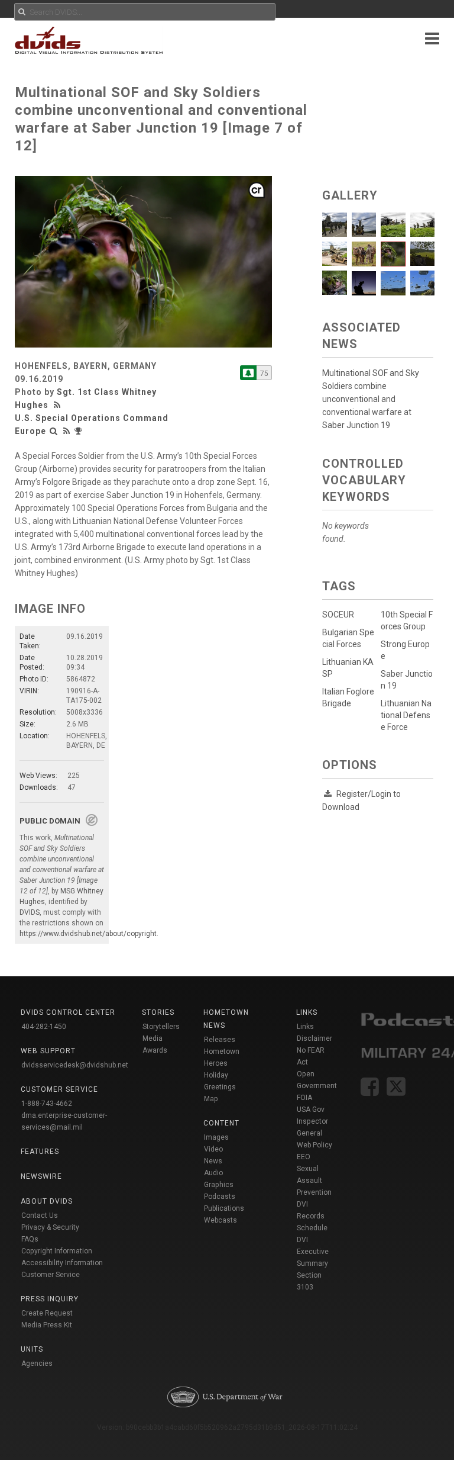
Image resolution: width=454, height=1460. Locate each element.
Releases (219, 1039)
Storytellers (161, 1026)
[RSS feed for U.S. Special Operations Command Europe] (66, 431)
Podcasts (219, 1196)
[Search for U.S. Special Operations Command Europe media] (53, 431)
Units (32, 1349)
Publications (224, 1208)
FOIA (304, 1098)
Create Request (47, 1313)
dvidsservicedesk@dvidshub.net (74, 1065)
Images (216, 1137)
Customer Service (50, 1275)
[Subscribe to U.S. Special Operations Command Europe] (248, 372)
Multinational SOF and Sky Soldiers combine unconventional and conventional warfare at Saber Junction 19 (370, 399)
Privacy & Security (50, 1227)
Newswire (41, 1176)
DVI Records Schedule (312, 1216)
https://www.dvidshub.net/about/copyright (88, 934)
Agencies (37, 1363)
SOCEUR (338, 614)
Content (221, 1123)
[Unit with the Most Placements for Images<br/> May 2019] (79, 431)
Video (213, 1149)
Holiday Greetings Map (220, 1087)
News (213, 1161)
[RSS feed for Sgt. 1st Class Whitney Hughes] (58, 405)
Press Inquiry (50, 1299)
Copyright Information (56, 1251)
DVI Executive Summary (313, 1252)
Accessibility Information (62, 1263)
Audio (213, 1173)
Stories (158, 1012)
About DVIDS (47, 1201)
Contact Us (39, 1215)
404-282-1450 (43, 1026)
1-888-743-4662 (46, 1103)
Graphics (219, 1185)
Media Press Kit (46, 1325)
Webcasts (220, 1220)
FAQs (29, 1239)
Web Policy (314, 1145)
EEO (303, 1157)
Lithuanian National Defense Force (406, 715)
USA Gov (311, 1109)
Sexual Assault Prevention (314, 1181)
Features (40, 1151)
